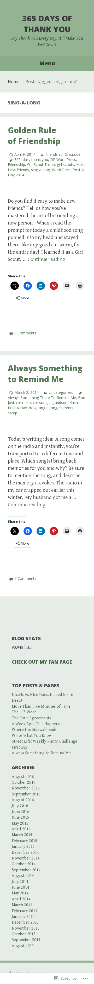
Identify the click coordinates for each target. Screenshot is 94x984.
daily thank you (35, 159)
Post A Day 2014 (22, 407)
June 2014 (20, 887)
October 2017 (24, 782)
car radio (23, 402)
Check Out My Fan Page (42, 662)
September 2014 (26, 870)
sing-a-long (40, 169)
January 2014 (23, 916)
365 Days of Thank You (47, 24)
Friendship (54, 154)
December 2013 (25, 922)
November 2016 (26, 788)
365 (17, 159)
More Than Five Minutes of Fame (41, 706)
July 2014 (20, 881)
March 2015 (22, 834)
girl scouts (65, 164)
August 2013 (23, 945)
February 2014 (24, 910)
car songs (41, 402)
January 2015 (23, 846)
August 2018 (23, 776)
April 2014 (21, 899)
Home (14, 81)
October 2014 (24, 864)
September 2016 (26, 794)
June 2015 (20, 817)
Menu (47, 63)
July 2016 (20, 806)
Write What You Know (32, 735)
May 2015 (20, 823)
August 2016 (23, 800)
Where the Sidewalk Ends (34, 729)
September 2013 (26, 939)
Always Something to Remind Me (45, 373)
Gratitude (72, 154)
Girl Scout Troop (41, 164)
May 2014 (20, 893)
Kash (73, 402)
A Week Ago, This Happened (37, 723)
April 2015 (21, 829)
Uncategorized (61, 392)
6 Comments (25, 333)
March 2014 (22, 904)
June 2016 (20, 811)
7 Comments (25, 578)
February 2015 (24, 840)
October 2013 (24, 934)
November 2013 (26, 928)
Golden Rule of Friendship (34, 135)
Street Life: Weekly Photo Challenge (44, 741)
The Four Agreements (31, 718)
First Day (20, 747)
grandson (59, 402)
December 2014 (25, 852)
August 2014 (23, 875)
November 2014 (26, 858)
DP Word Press (63, 159)
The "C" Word (24, 712)
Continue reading (46, 260)
